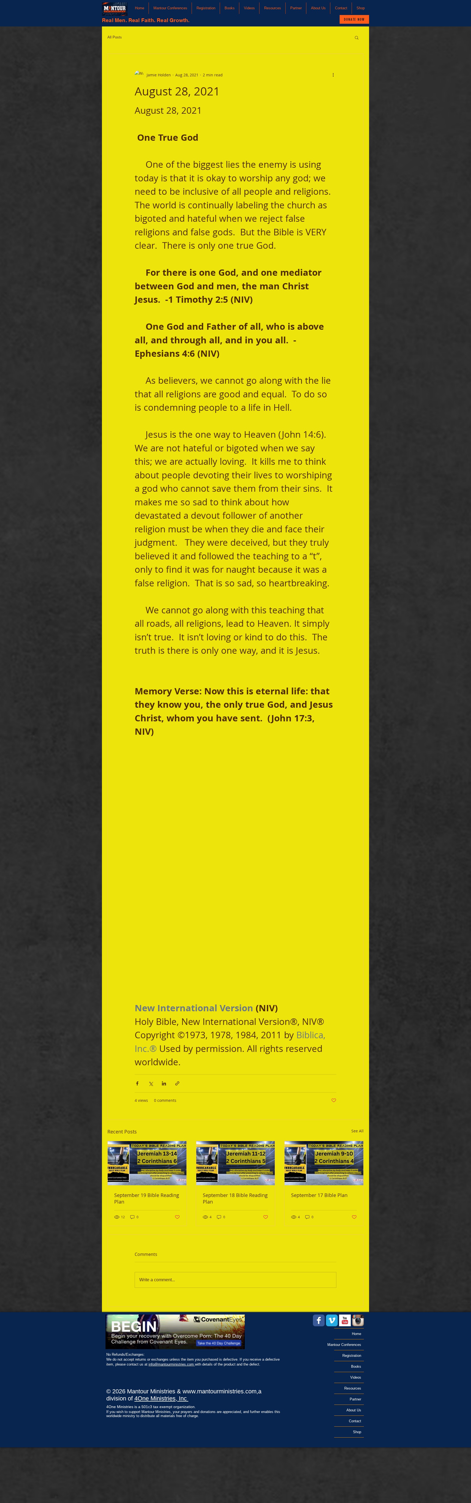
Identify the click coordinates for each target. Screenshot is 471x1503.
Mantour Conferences (347, 1345)
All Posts (114, 37)
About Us (353, 1410)
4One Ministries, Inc (161, 1398)
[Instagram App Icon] (358, 1320)
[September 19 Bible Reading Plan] (147, 1163)
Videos (355, 1377)
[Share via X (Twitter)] (150, 1083)
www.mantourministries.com (219, 1391)
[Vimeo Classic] (332, 1320)
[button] (170, 8)
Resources (352, 1388)
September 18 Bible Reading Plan (235, 1198)
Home (356, 1334)
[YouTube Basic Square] (345, 1320)
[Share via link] (177, 1083)
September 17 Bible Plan (319, 1195)
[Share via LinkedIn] (164, 1083)
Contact (355, 1421)
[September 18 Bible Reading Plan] (235, 1163)
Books (356, 1366)
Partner (355, 1399)
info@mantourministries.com (172, 1364)
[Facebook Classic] (319, 1320)
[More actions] (333, 74)
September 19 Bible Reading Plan (146, 1198)
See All (357, 1130)
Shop (357, 1432)
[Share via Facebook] (137, 1083)
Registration (351, 1356)
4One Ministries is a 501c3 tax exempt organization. (151, 1407)
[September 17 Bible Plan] (324, 1163)
